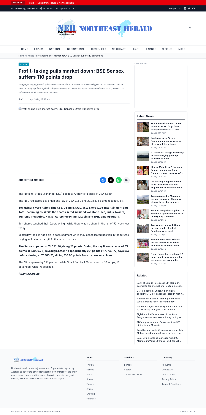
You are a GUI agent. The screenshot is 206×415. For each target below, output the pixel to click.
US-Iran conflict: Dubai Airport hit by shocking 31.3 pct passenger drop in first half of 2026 (161, 292)
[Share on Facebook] (103, 180)
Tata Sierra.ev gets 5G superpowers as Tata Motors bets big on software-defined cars (160, 331)
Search (127, 369)
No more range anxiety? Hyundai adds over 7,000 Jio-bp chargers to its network (160, 308)
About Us (166, 364)
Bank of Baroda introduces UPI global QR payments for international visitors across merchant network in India (159, 284)
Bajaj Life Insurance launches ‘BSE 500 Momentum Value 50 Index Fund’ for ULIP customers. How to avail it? (158, 339)
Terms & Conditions (171, 384)
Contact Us (167, 369)
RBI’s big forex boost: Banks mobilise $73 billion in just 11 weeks (158, 323)
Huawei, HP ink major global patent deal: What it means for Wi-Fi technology (158, 300)
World (89, 374)
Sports (90, 379)
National (91, 369)
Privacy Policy (169, 379)
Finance (30, 55)
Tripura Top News (133, 374)
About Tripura (168, 374)
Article (90, 389)
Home (21, 55)
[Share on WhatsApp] (119, 180)
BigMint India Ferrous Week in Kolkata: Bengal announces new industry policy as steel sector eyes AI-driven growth (159, 316)
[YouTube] (193, 8)
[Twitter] (189, 8)
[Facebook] (185, 8)
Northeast (91, 398)
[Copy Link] (127, 180)
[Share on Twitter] (111, 180)
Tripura (90, 364)
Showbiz (91, 393)
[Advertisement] (161, 86)
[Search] (190, 28)
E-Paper (173, 8)
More (181, 49)
